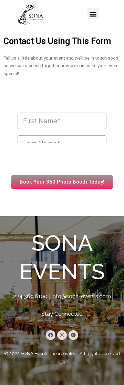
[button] (93, 13)
